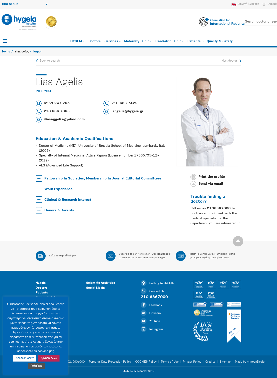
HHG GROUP (10, 4)
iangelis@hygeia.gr (127, 111)
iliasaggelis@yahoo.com (64, 119)
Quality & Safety (220, 41)
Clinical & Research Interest (67, 200)
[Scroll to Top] (238, 241)
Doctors (95, 41)
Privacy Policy (192, 361)
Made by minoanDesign (250, 361)
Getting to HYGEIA (161, 283)
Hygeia (41, 283)
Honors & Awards (59, 210)
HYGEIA (76, 41)
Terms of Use (170, 361)
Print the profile (211, 177)
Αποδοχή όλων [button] (25, 358)
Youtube (154, 321)
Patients (194, 41)
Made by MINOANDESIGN (138, 371)
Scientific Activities (100, 283)
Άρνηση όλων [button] (49, 358)
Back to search (50, 60)
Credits (210, 361)
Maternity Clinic (136, 41)
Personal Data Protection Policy (110, 361)
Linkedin (155, 313)
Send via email (210, 184)
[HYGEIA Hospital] (18, 22)
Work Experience (58, 189)
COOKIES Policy (145, 361)
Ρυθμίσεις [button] (36, 366)
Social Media (95, 288)
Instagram (156, 329)
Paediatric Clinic (168, 41)
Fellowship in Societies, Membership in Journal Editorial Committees (103, 178)
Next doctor (229, 60)
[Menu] (5, 41)
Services (111, 41)
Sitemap (225, 361)
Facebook (155, 305)
